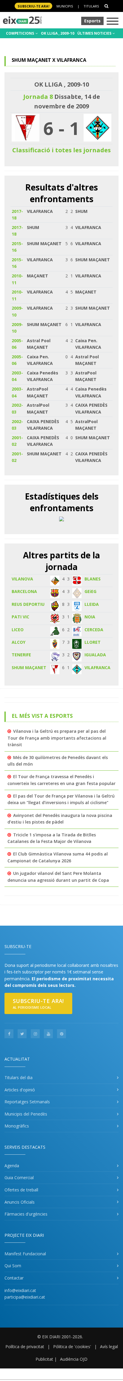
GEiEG (90, 591)
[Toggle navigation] (112, 21)
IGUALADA (95, 655)
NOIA (89, 617)
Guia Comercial (19, 1177)
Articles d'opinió (19, 1090)
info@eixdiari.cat (20, 1290)
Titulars (91, 6)
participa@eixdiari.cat (24, 1297)
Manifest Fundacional (25, 1253)
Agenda (11, 1165)
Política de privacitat (24, 1346)
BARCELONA (24, 591)
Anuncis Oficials (19, 1202)
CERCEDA (93, 629)
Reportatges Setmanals (27, 1102)
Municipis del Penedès (25, 1114)
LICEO (18, 629)
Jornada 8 (38, 97)
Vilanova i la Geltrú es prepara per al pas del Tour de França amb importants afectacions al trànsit (56, 737)
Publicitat (44, 1359)
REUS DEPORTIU (28, 604)
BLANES (92, 579)
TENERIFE (21, 655)
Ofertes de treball (21, 1190)
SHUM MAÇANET (29, 667)
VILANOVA (22, 579)
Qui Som (12, 1265)
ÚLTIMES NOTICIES (94, 33)
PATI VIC (20, 617)
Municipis (64, 6)
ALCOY (18, 642)
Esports (92, 21)
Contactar (14, 1278)
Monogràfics (16, 1126)
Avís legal (109, 1346)
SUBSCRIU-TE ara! (33, 6)
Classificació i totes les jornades (61, 150)
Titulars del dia (18, 1077)
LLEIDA (91, 604)
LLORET (92, 642)
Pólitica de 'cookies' (72, 1346)
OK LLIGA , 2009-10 (57, 33)
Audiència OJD (73, 1359)
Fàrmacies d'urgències (25, 1214)
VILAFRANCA (97, 667)
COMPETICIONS (20, 33)
